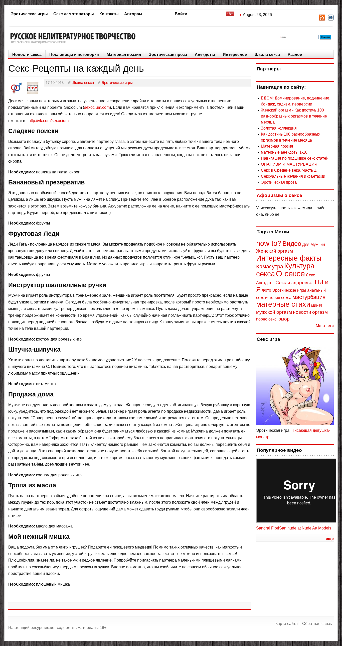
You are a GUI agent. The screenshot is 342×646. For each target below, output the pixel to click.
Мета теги (325, 326)
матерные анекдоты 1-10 (284, 152)
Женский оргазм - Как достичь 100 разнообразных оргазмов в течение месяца (294, 116)
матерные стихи (283, 304)
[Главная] (74, 38)
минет (316, 305)
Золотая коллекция (279, 128)
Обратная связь (317, 623)
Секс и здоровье (293, 282)
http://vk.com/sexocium (49, 121)
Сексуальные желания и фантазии (293, 176)
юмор (283, 318)
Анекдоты (205, 54)
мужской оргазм (274, 312)
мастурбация (308, 297)
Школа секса (267, 54)
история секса (278, 297)
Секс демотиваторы (73, 14)
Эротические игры (29, 14)
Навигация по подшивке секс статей (294, 158)
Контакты (109, 14)
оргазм (320, 312)
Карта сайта (286, 623)
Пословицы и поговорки (74, 54)
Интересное (235, 54)
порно (261, 319)
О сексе (290, 273)
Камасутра (269, 266)
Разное (295, 54)
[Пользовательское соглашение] (232, 15)
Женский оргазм (274, 251)
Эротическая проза (168, 54)
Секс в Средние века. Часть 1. (289, 170)
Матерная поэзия (124, 54)
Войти (181, 14)
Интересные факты (288, 258)
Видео (291, 243)
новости (302, 312)
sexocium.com (97, 107)
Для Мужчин (313, 244)
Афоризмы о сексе (279, 195)
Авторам (133, 14)
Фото (266, 290)
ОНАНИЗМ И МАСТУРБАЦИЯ (289, 164)
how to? (268, 243)
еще (330, 538)
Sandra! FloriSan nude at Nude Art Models (293, 528)
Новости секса (27, 54)
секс (272, 319)
